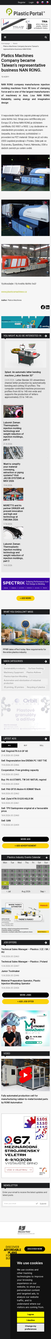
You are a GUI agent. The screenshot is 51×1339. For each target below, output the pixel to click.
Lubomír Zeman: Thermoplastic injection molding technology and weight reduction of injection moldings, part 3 (13, 552)
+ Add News (25, 598)
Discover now (34, 1249)
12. (19, 875)
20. (27, 879)
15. (39, 875)
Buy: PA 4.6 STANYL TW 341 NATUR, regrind (23, 779)
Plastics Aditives (33, 672)
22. (39, 879)
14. (33, 875)
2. (46, 867)
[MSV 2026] (25, 1146)
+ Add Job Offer (25, 1001)
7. (33, 871)
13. (27, 875)
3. (5, 871)
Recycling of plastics (36, 687)
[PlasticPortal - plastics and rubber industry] (25, 12)
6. (27, 871)
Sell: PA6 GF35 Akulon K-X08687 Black (21, 789)
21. (33, 879)
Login (31, 2)
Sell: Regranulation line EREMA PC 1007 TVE (24, 760)
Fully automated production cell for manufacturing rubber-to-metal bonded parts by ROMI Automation (24, 1099)
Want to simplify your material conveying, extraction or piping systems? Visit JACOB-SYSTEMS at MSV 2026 (13, 472)
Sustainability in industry (15, 668)
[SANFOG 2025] (25, 322)
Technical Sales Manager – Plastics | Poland (24, 961)
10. (5, 875)
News (15, 43)
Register (22, 2)
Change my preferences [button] (31, 1327)
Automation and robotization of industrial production (22, 681)
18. (12, 879)
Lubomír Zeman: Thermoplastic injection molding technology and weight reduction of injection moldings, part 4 (13, 431)
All (9, 745)
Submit (42, 1204)
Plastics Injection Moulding (15, 676)
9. (46, 871)
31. (5, 887)
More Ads (25, 839)
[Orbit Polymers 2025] (25, 713)
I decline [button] (31, 1320)
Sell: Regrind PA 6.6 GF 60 (14, 751)
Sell (41, 745)
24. (5, 883)
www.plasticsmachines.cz (14, 291)
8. (39, 871)
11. (12, 875)
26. (19, 883)
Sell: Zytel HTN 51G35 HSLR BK (17, 798)
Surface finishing (35, 668)
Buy (25, 745)
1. (39, 867)
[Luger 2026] (25, 25)
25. (12, 883)
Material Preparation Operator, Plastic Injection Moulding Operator (20, 982)
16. (46, 875)
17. (5, 879)
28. (33, 883)
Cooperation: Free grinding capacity (20, 770)
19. (19, 879)
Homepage (5, 43)
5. (19, 871)
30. (46, 883)
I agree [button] (30, 1314)
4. (12, 871)
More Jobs (25, 995)
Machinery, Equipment (14, 672)
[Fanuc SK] (25, 917)
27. (27, 883)
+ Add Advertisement (25, 846)
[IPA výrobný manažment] (25, 1028)
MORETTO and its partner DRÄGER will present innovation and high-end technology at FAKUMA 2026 (13, 512)
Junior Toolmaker (10, 971)
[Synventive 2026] (25, 584)
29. (39, 883)
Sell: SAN (6, 820)
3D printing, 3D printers (14, 687)
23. (46, 879)
